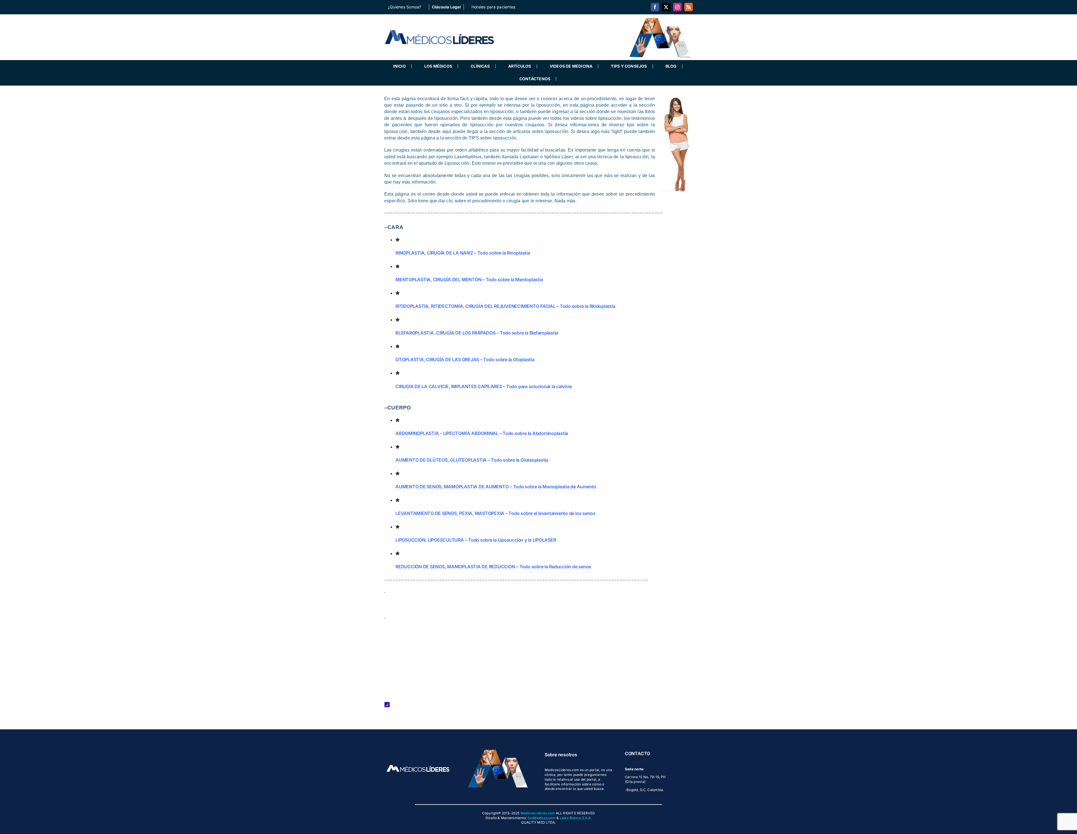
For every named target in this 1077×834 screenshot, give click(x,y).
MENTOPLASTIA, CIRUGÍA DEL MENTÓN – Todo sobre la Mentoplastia (469, 279)
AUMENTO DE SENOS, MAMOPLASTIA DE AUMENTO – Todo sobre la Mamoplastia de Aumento (495, 486)
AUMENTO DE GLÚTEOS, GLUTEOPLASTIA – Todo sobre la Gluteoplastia (471, 460)
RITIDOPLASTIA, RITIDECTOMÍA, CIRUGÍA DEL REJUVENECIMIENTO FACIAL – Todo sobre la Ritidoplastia (505, 306)
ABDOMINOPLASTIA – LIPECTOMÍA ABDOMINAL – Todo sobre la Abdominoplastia (481, 433)
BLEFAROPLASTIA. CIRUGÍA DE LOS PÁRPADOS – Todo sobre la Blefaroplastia (476, 333)
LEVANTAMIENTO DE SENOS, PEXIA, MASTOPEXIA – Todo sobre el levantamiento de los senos (495, 513)
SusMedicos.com (542, 818)
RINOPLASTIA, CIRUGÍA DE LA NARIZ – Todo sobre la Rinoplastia (462, 253)
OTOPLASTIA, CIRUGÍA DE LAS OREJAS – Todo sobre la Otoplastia (465, 359)
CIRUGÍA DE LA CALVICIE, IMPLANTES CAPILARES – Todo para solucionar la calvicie (483, 386)
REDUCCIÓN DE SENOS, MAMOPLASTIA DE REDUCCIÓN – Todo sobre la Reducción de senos (493, 566)
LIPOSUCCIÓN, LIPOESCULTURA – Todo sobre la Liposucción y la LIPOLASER (475, 540)
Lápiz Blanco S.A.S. (576, 818)
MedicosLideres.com (538, 813)
